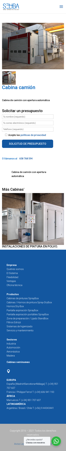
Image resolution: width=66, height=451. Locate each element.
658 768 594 (25, 158)
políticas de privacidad (33, 135)
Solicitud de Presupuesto (27, 143)
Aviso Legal (20, 444)
